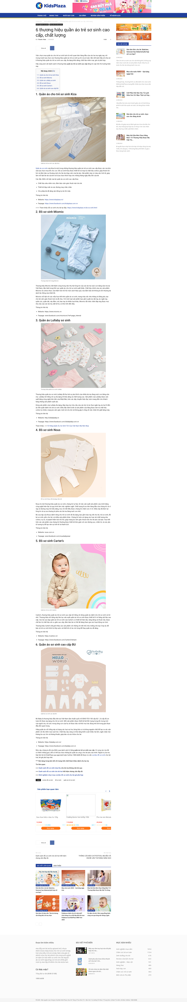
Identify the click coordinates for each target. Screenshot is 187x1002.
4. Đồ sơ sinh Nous (44, 83)
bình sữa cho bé (43, 955)
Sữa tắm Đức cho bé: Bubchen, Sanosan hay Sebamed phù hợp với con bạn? (46, 890)
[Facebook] (52, 48)
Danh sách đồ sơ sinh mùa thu (50, 768)
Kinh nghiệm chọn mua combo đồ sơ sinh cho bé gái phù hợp (61, 775)
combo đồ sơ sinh (98, 755)
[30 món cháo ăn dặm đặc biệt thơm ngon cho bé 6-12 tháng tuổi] (81, 972)
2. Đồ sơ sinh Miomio (44, 78)
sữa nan (65, 962)
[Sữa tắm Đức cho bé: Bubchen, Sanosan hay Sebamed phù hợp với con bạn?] (47, 878)
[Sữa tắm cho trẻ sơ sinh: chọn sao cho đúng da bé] (120, 116)
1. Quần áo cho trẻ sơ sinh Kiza (48, 75)
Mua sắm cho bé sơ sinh (56, 24)
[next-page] (40, 924)
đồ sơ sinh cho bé (56, 957)
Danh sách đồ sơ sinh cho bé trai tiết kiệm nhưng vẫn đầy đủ (51, 857)
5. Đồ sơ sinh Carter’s (44, 86)
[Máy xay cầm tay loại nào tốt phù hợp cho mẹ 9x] (81, 950)
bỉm (38, 951)
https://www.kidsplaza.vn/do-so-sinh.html (82, 208)
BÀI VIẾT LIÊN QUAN (44, 865)
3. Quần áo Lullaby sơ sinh (46, 80)
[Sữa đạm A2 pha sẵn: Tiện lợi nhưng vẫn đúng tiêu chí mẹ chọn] (47, 903)
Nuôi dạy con (68, 15)
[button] (148, 16)
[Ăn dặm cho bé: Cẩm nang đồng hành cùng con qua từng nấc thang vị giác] (99, 903)
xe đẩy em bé (42, 948)
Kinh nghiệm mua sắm (51, 21)
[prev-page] (37, 924)
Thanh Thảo (42, 39)
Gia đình (82, 15)
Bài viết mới (91, 885)
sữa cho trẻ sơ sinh (58, 951)
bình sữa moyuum (58, 955)
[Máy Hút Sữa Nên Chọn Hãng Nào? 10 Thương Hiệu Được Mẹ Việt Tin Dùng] (99, 878)
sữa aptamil (53, 948)
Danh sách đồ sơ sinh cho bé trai (51, 771)
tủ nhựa (63, 948)
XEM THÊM (57, 865)
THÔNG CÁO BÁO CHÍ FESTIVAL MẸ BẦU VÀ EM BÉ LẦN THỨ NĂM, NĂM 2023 (95, 857)
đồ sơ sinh (58, 780)
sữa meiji (45, 951)
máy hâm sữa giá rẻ (61, 953)
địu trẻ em (48, 953)
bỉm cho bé (55, 962)
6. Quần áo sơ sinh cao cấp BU (47, 88)
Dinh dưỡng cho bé (41, 910)
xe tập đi (46, 962)
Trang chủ (39, 21)
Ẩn (53, 71)
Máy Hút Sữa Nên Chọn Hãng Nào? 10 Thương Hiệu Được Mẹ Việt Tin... (138, 137)
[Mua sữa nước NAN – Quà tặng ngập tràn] (73, 878)
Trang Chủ (41, 15)
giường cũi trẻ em (53, 960)
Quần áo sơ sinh (41, 168)
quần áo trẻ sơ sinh (69, 780)
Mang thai (53, 15)
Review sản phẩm (98, 15)
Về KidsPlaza (115, 15)
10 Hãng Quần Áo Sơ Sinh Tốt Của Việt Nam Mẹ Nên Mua (68, 426)
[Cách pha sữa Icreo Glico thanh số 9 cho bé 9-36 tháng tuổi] (80, 961)
